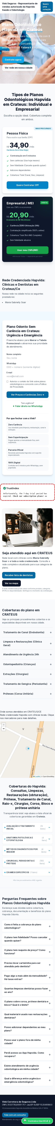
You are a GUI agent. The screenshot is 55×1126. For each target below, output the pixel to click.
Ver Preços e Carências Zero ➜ (27, 394)
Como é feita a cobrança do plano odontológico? (22, 926)
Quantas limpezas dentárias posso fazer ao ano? (26, 990)
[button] (4, 725)
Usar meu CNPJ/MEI (27, 250)
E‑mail (9, 372)
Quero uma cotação (47, 6)
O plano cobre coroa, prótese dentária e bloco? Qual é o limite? (26, 1003)
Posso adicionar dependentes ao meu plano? (24, 1029)
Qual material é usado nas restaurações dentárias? (25, 1016)
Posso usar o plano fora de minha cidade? (22, 1042)
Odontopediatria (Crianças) (19, 664)
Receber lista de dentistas (19, 575)
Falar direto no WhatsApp (29, 406)
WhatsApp (11, 363)
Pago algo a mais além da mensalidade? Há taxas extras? (25, 977)
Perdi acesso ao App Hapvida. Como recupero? (24, 1054)
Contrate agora (13, 59)
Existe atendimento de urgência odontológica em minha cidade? (21, 1067)
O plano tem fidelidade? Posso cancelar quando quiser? (25, 939)
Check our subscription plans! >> (30, 496)
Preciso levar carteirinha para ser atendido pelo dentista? (22, 965)
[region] (27, 749)
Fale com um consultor (15, 1115)
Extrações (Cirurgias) (15, 674)
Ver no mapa (11, 583)
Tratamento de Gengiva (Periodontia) (25, 683)
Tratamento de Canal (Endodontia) (23, 632)
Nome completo (14, 354)
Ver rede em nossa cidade (18, 67)
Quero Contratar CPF (27, 185)
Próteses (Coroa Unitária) (18, 693)
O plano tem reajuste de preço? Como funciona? (24, 952)
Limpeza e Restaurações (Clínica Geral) (22, 643)
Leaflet (37, 776)
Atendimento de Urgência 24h (21, 654)
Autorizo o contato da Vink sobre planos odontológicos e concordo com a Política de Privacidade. (28, 384)
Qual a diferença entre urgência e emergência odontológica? (22, 1080)
